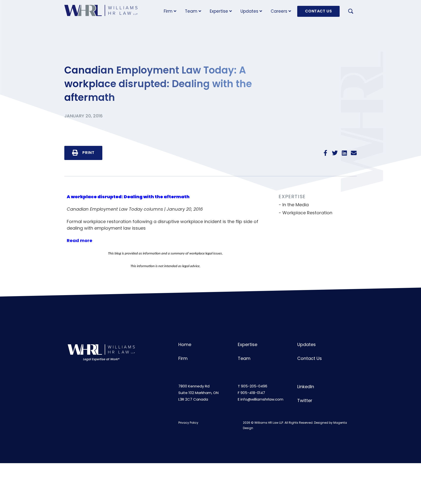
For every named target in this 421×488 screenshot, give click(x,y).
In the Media (295, 205)
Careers (279, 11)
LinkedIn (305, 387)
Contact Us (309, 358)
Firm (168, 11)
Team (191, 11)
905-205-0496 (254, 386)
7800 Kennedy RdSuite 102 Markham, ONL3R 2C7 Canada (198, 393)
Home (184, 344)
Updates (249, 11)
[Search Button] (350, 12)
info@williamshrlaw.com (261, 399)
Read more (79, 240)
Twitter (304, 400)
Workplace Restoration (307, 213)
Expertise (219, 11)
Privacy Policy (188, 423)
